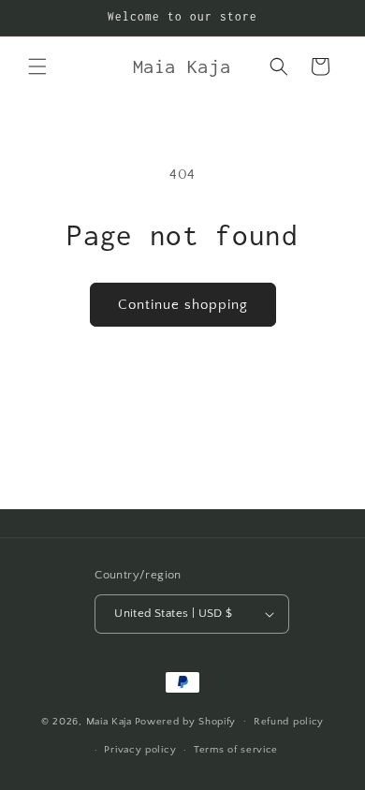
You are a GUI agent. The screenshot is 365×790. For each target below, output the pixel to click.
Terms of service (236, 749)
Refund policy (289, 721)
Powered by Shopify (186, 720)
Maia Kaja (109, 720)
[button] (37, 66)
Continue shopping (183, 305)
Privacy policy (140, 749)
